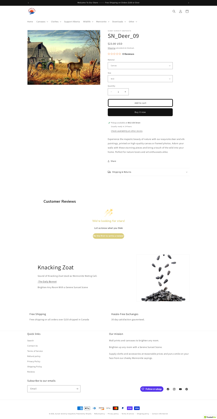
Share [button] (113, 161)
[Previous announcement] (28, 3)
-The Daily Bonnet (47, 281)
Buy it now (140, 112)
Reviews (31, 371)
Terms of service (128, 414)
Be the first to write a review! (108, 235)
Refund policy (33, 356)
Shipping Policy (34, 366)
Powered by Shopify (84, 414)
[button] (42, 21)
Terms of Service (35, 351)
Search (30, 340)
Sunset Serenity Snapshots (65, 414)
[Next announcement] (188, 3)
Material (111, 60)
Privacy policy (113, 414)
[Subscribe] (77, 388)
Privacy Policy (33, 361)
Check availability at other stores (126, 131)
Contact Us (32, 345)
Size (109, 73)
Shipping (111, 48)
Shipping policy (143, 414)
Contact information (160, 414)
